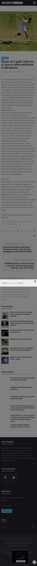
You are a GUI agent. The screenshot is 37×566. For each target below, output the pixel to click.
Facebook (12, 283)
